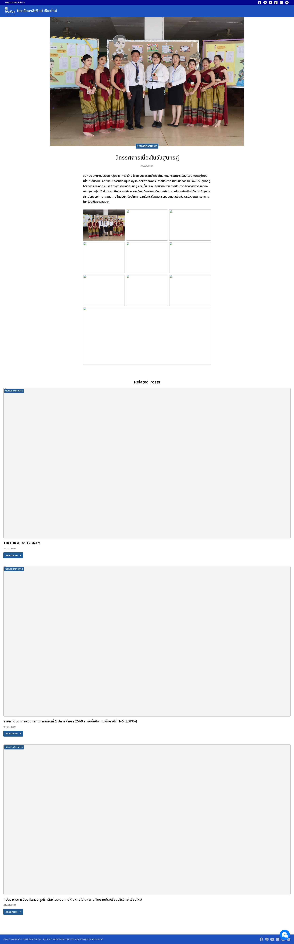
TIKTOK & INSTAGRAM (21, 543)
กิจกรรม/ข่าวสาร (14, 391)
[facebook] (260, 3)
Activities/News (147, 146)
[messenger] (287, 3)
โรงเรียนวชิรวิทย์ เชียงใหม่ (37, 11)
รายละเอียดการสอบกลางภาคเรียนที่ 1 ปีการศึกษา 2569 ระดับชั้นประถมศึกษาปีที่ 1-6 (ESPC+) (70, 721)
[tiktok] (276, 3)
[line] (265, 3)
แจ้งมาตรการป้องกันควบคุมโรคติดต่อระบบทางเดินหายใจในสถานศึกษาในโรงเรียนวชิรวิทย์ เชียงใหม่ (72, 900)
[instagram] (281, 3)
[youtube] (270, 3)
